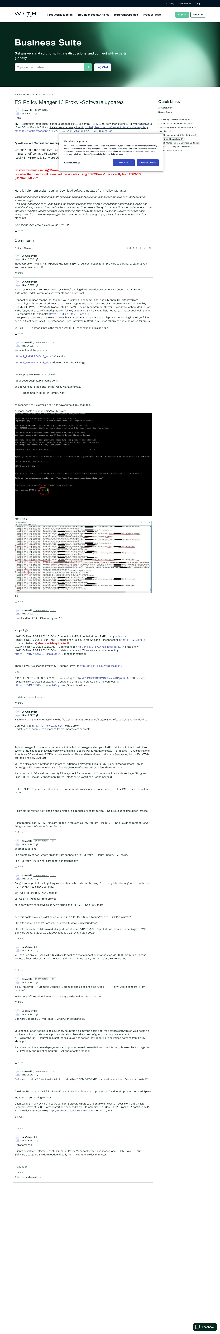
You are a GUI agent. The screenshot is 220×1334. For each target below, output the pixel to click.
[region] (111, 152)
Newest (28, 248)
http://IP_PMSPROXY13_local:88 (68, 314)
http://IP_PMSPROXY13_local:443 (36, 356)
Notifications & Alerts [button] (171, 150)
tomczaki (27, 110)
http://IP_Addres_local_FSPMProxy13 (72, 1110)
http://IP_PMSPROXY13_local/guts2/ (98, 646)
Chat (105, 67)
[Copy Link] (36, 113)
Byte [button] (163, 147)
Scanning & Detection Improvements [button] (178, 127)
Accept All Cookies (147, 163)
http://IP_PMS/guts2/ (132, 639)
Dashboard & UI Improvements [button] (176, 123)
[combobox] (49, 67)
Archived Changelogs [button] (171, 139)
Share (19, 231)
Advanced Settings (72, 162)
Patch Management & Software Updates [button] (180, 143)
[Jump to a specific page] (149, 248)
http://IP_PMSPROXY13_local (33, 362)
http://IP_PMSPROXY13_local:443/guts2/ (101, 678)
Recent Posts (165, 112)
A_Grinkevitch (29, 256)
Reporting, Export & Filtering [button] (175, 120)
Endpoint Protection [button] (182, 147)
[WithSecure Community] (26, 14)
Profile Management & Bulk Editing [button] (178, 135)
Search (88, 67)
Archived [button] (165, 131)
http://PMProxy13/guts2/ (47, 725)
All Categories (165, 108)
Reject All (123, 163)
